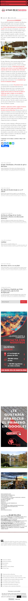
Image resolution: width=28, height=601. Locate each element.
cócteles (21, 518)
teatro (7, 527)
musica (18, 522)
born (8, 516)
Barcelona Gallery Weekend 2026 (9, 503)
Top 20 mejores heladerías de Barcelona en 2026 (12, 505)
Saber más (17, 599)
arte (7, 515)
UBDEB (2, 528)
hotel (25, 520)
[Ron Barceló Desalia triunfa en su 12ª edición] (14, 180)
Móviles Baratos (5, 563)
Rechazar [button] (24, 596)
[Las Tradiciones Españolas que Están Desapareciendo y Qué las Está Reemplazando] (14, 280)
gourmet (14, 521)
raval (23, 524)
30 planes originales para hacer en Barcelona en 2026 (12, 575)
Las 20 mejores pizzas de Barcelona (9, 506)
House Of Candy (4, 500)
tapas (3, 527)
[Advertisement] (14, 388)
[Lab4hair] (14, 232)
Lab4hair (3, 242)
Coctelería (5, 518)
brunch (12, 516)
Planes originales (5, 525)
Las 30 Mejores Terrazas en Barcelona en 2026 (11, 581)
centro (21, 516)
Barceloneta (4, 516)
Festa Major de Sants (6, 494)
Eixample (4, 519)
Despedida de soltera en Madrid (8, 566)
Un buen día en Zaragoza (6, 561)
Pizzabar (3, 508)
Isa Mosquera (9, 240)
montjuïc (13, 522)
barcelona (15, 515)
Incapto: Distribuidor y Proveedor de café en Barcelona (14, 165)
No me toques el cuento (6, 496)
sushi (26, 526)
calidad (16, 516)
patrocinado (7, 523)
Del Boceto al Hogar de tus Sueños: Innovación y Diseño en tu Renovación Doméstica (12, 216)
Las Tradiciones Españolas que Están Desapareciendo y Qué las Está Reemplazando (12, 290)
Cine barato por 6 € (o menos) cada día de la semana (13, 497)
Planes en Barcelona (20, 523)
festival (15, 519)
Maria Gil (8, 188)
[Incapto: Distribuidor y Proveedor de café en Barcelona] (14, 155)
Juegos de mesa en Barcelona (8, 495)
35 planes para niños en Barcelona (8, 574)
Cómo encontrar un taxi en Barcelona (13, 14)
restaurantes (15, 526)
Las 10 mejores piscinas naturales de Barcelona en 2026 (12, 579)
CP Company (4, 564)
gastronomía (6, 521)
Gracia (19, 520)
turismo (22, 527)
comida (10, 518)
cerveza (25, 516)
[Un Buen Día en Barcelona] (14, 11)
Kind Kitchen (4, 507)
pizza (14, 523)
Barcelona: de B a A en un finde (10, 266)
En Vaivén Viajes (5, 568)
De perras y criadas (5, 499)
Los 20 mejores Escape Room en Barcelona (10, 584)
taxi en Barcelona (9, 27)
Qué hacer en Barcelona (16, 525)
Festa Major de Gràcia (6, 510)
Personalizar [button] (11, 599)
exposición (10, 519)
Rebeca (9, 287)
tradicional (17, 527)
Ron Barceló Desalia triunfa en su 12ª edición (12, 191)
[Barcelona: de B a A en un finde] (14, 256)
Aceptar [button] (19, 596)
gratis (22, 520)
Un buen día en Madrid (6, 559)
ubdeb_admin (13, 17)
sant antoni (22, 526)
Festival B (3, 502)
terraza (11, 527)
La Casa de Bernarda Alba (7, 498)
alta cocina (3, 515)
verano (6, 528)
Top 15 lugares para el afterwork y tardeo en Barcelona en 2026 (14, 577)
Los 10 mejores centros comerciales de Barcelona (11, 586)
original (22, 522)
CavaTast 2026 (4, 504)
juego (9, 522)
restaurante (6, 526)
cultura (15, 518)
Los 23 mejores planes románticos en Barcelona (11, 582)
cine (2, 518)
